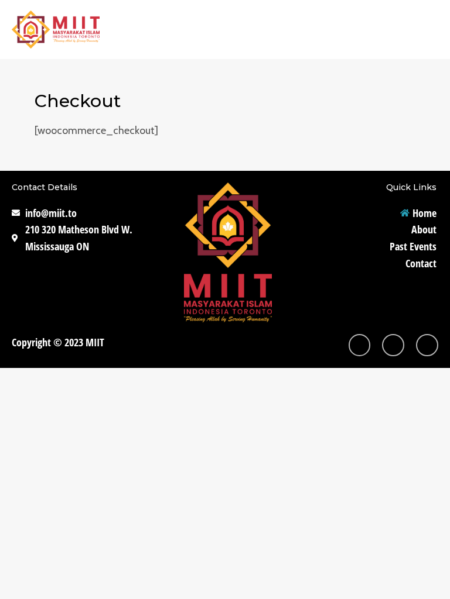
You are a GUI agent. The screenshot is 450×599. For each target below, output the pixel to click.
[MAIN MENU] (424, 29)
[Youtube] (427, 345)
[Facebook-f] (393, 345)
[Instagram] (360, 345)
